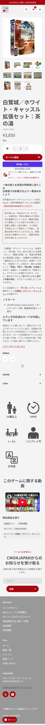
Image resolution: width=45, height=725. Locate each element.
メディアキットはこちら (14, 346)
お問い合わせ (9, 663)
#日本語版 (22, 523)
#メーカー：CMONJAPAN (15, 528)
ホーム (6, 645)
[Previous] (5, 359)
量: (7, 148)
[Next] (13, 359)
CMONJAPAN (8, 129)
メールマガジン (10, 607)
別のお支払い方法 (22, 168)
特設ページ (8, 658)
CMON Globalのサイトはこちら (17, 687)
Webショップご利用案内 (15, 612)
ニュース (7, 654)
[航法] (40, 9)
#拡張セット (9, 523)
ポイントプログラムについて (16, 616)
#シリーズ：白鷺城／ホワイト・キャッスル (21, 535)
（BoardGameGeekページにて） (18, 205)
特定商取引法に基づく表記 (16, 621)
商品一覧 (7, 649)
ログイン (11, 178)
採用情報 (7, 630)
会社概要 (7, 625)
